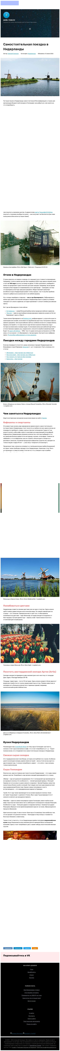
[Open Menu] (30, 29)
